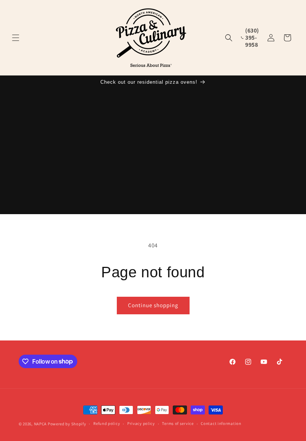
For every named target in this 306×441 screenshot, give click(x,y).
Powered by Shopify (67, 423)
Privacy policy (141, 423)
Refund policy (106, 423)
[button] (15, 38)
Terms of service (177, 423)
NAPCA (40, 423)
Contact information (221, 423)
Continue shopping (153, 305)
